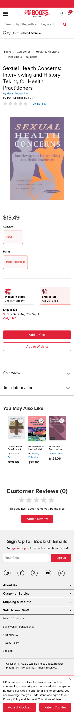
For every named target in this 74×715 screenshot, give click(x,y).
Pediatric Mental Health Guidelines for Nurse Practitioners (36, 448)
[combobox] (37, 24)
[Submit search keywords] (66, 24)
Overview (12, 373)
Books (7, 51)
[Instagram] (7, 573)
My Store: (12, 33)
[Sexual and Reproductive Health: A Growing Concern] (57, 429)
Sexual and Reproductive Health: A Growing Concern (57, 448)
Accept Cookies (19, 707)
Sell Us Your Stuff (16, 610)
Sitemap (8, 651)
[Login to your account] (61, 14)
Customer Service (16, 594)
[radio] (18, 295)
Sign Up (61, 558)
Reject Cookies (55, 707)
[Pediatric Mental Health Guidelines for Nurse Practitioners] (37, 429)
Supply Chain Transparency (18, 626)
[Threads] (34, 573)
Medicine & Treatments (22, 57)
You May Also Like (23, 408)
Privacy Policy (10, 643)
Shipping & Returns (17, 602)
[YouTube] (48, 573)
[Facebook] (20, 573)
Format (7, 251)
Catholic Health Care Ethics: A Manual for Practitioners (15, 448)
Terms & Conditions (14, 618)
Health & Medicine (47, 51)
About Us (10, 585)
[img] (15, 103)
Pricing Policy (10, 634)
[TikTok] (61, 573)
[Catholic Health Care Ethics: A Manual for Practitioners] (16, 429)
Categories (24, 51)
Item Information (18, 387)
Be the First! (39, 103)
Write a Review (37, 519)
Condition (8, 226)
